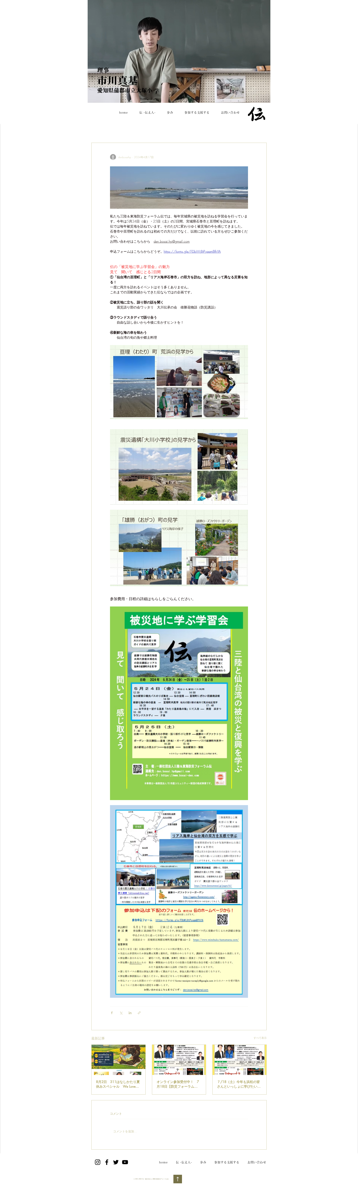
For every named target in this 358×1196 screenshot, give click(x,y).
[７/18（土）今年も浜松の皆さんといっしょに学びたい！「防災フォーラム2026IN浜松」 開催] (239, 1060)
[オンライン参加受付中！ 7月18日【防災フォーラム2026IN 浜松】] (179, 1060)
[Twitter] (116, 1162)
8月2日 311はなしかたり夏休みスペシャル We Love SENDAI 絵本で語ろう (118, 1084)
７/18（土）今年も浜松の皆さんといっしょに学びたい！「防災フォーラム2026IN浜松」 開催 (239, 1084)
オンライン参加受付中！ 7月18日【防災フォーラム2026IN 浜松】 (178, 1084)
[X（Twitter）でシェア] (121, 1013)
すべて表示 (260, 1038)
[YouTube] (125, 1162)
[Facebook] (106, 1162)
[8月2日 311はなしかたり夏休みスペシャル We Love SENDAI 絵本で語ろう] (118, 1060)
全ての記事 (98, 131)
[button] (262, 131)
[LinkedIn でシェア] (130, 1013)
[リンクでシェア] (139, 1013)
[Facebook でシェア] (112, 1013)
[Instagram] (97, 1162)
